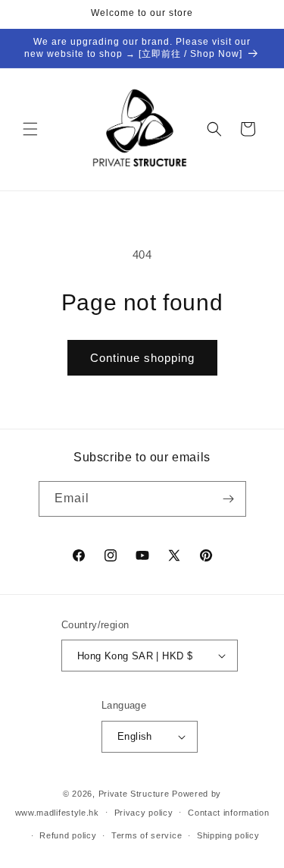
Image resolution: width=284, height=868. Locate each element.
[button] (30, 129)
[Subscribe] (228, 499)
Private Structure (134, 793)
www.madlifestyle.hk (57, 811)
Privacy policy (143, 812)
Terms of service (146, 835)
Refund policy (67, 835)
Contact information (228, 812)
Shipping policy (228, 835)
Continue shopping (142, 357)
